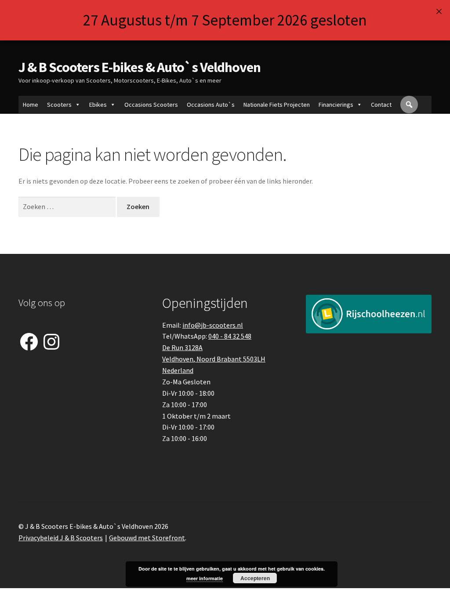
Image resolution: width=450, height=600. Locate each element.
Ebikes (98, 104)
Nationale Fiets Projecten (276, 104)
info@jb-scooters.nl (212, 325)
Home (30, 104)
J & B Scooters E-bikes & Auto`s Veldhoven (139, 67)
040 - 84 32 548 (229, 336)
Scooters (59, 104)
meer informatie (204, 578)
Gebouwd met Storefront (147, 537)
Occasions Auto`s (211, 104)
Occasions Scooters (151, 104)
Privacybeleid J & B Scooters (60, 537)
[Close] (439, 11)
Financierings (336, 104)
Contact (381, 104)
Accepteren (255, 578)
